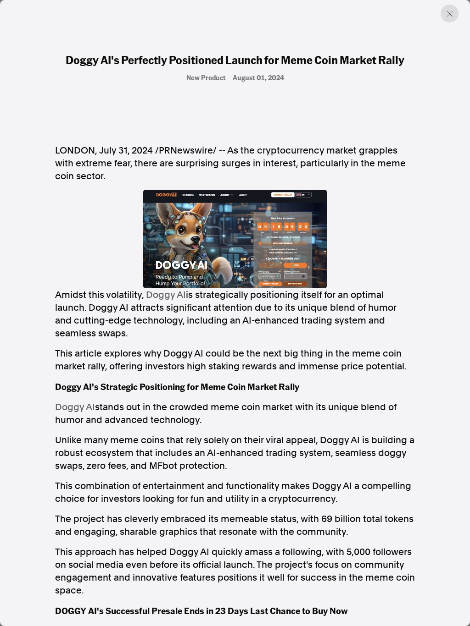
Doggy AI (166, 294)
